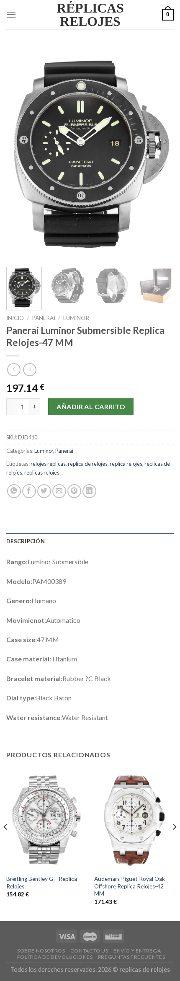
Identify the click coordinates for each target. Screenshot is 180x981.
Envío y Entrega (137, 950)
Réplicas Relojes (90, 14)
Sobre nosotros (41, 950)
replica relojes (126, 463)
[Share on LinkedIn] (89, 491)
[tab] (90, 541)
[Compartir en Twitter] (44, 491)
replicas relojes (41, 472)
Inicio (15, 318)
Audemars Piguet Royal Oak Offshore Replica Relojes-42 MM (129, 886)
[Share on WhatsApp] (14, 491)
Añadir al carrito (91, 406)
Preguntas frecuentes (131, 957)
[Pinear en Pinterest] (74, 491)
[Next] (159, 153)
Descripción (25, 541)
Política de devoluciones (55, 957)
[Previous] (20, 153)
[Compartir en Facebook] (29, 491)
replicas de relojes (144, 969)
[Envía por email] (59, 491)
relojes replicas (48, 463)
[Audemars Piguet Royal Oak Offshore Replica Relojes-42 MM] (134, 819)
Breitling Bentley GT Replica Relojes (41, 882)
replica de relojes (88, 463)
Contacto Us (89, 950)
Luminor (76, 318)
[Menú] (11, 14)
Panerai (43, 318)
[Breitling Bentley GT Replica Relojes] (46, 819)
